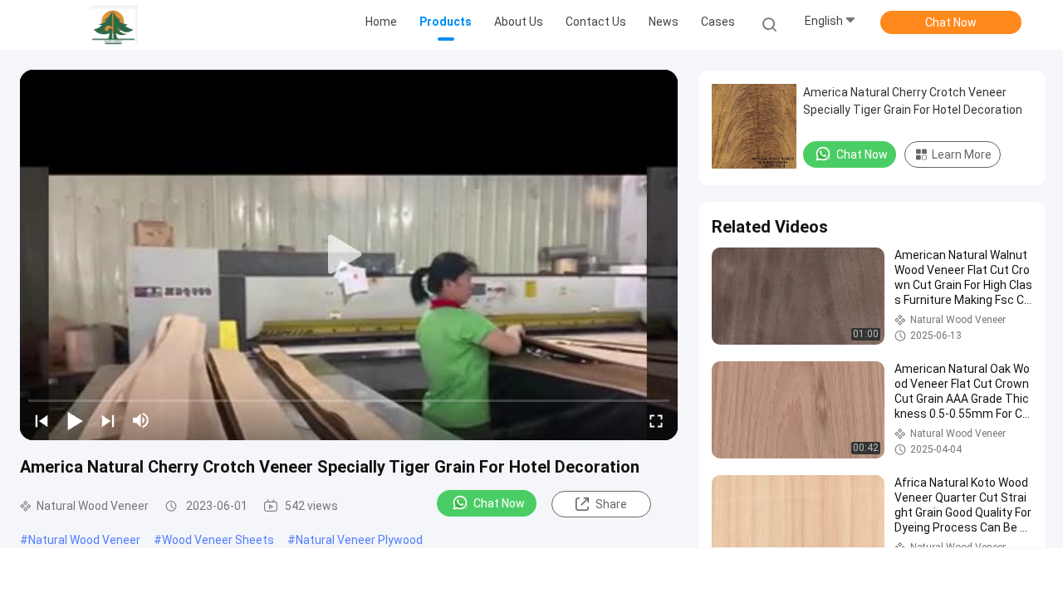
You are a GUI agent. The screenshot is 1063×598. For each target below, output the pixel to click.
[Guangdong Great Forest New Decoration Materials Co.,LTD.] (115, 25)
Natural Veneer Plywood (359, 540)
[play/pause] (74, 420)
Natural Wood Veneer (84, 540)
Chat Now (951, 22)
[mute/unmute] (141, 420)
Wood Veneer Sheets (218, 540)
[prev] (41, 420)
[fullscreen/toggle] (656, 420)
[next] (108, 420)
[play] (349, 255)
